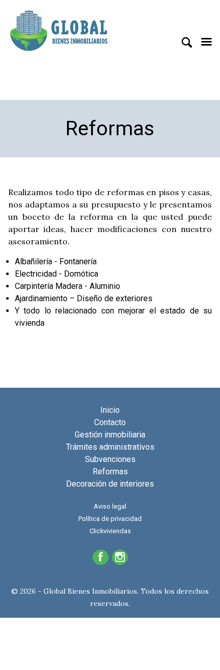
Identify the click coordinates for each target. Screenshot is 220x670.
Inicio (110, 410)
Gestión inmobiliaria (110, 434)
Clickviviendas (110, 531)
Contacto (110, 422)
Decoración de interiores (110, 484)
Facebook (100, 557)
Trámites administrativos (110, 447)
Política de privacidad (110, 518)
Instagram (120, 557)
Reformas (110, 471)
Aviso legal (110, 506)
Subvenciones (110, 459)
